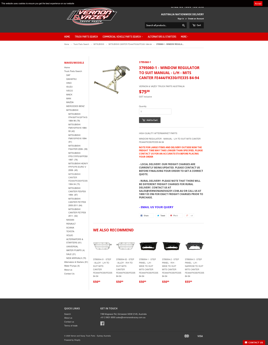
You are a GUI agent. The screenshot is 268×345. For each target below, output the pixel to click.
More (184, 36)
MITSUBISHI (99, 44)
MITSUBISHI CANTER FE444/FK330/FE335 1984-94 (130, 44)
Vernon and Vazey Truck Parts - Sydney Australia (91, 335)
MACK (69, 94)
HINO (69, 82)
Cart (198, 25)
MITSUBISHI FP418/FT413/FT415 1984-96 (77, 117)
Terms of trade (70, 325)
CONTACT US (255, 342)
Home (67, 36)
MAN (68, 98)
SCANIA (70, 227)
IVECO (69, 90)
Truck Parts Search (86, 36)
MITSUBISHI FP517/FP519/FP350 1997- (78, 156)
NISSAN (70, 219)
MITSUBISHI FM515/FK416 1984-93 (77, 128)
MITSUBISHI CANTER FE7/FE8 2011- (77, 212)
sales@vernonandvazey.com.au (130, 317)
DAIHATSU (71, 78)
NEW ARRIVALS (76, 258)
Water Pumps (72, 265)
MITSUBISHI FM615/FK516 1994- (77, 138)
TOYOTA (70, 231)
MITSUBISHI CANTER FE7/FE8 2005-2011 (77, 202)
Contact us (69, 321)
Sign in (181, 18)
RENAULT (71, 223)
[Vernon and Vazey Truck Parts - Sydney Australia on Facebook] (102, 324)
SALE (71, 254)
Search (67, 313)
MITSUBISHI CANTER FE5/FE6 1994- (77, 191)
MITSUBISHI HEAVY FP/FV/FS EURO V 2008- (78, 167)
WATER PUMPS (75, 250)
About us (68, 269)
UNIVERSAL (72, 246)
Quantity (142, 106)
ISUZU (69, 86)
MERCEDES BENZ (75, 106)
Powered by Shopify (72, 340)
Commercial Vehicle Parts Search (122, 36)
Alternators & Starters (162, 36)
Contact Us (69, 273)
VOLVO (69, 235)
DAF (68, 75)
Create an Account (196, 18)
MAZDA (70, 102)
